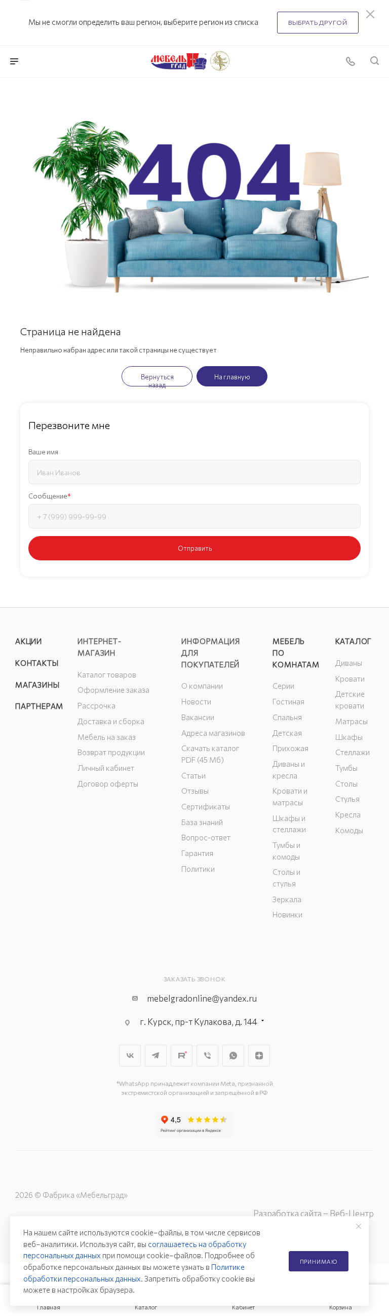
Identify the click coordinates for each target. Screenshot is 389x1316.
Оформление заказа (113, 689)
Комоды (349, 830)
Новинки (287, 914)
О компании (202, 685)
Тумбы (346, 767)
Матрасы (351, 721)
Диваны (348, 662)
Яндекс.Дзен (259, 1055)
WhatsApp (233, 1055)
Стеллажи (352, 752)
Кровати (350, 678)
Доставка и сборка (110, 721)
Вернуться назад (157, 379)
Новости (196, 701)
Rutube (181, 1055)
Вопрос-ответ (205, 837)
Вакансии (197, 717)
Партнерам (39, 705)
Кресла (348, 814)
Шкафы (349, 736)
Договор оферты (107, 783)
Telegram (156, 1055)
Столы (346, 783)
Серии (283, 685)
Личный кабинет (105, 767)
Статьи (193, 775)
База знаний (202, 822)
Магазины (37, 684)
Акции (28, 641)
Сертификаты (205, 806)
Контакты (36, 662)
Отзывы (195, 790)
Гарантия (197, 853)
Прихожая (290, 748)
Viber (207, 1055)
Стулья (347, 798)
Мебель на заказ (106, 736)
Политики (198, 868)
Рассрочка (96, 705)
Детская (287, 732)
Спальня (287, 717)
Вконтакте (130, 1055)
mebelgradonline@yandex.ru (202, 998)
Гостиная (288, 701)
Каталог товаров (106, 674)
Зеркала (287, 899)
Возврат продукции (111, 752)
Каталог (353, 641)
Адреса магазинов (213, 732)
